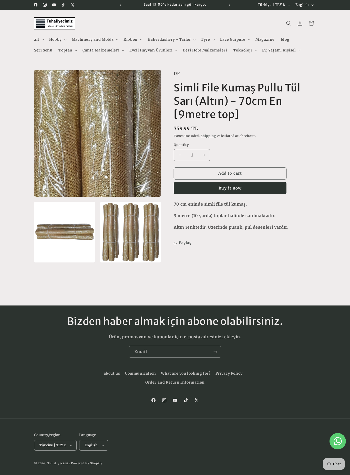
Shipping (208, 136)
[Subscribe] (215, 352)
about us (112, 373)
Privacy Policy (228, 373)
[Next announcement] (229, 5)
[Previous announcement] (120, 5)
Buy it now (230, 188)
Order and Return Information (175, 382)
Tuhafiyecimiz (58, 463)
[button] (38, 39)
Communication (140, 373)
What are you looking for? (185, 373)
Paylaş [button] (185, 242)
